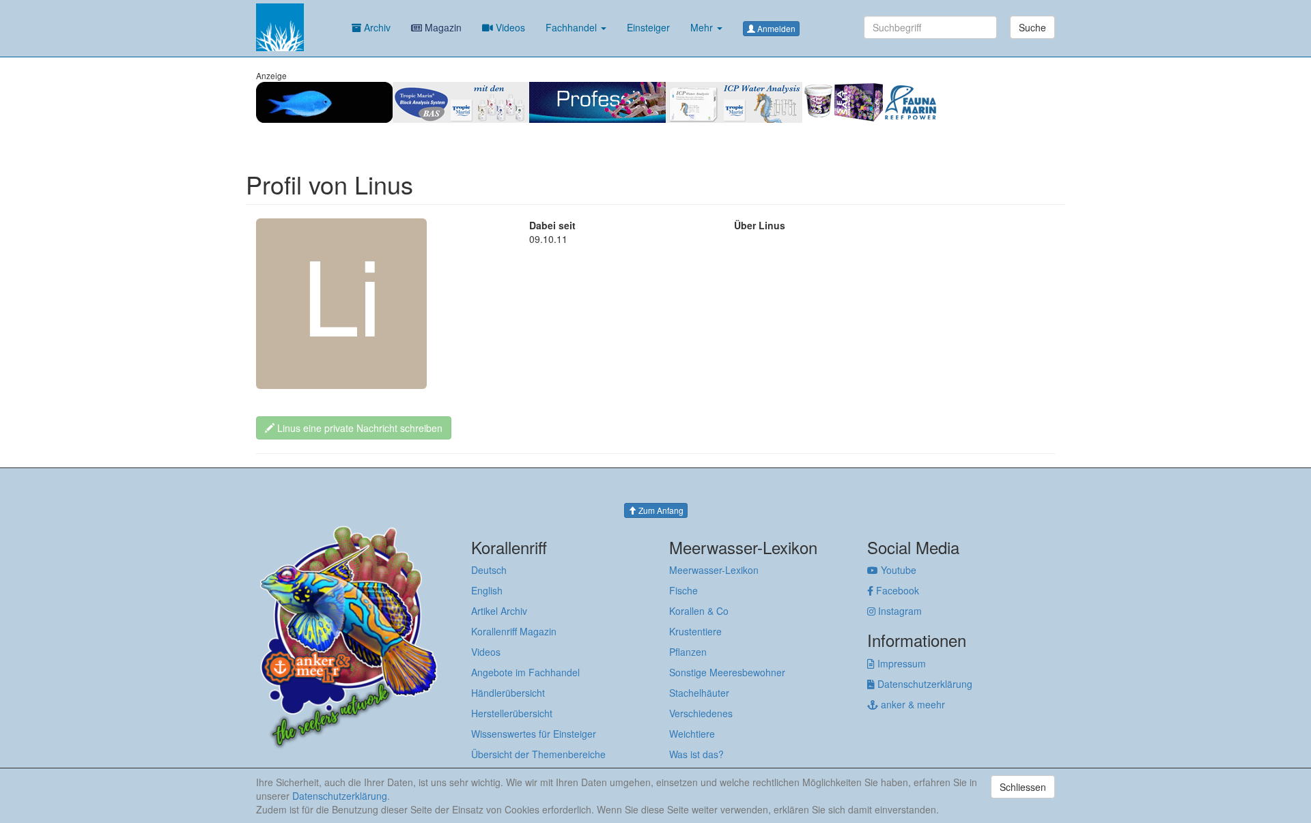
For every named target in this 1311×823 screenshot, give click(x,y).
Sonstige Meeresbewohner (727, 672)
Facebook (896, 590)
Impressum (900, 663)
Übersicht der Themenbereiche (538, 754)
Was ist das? (696, 754)
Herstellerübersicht (511, 713)
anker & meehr (911, 704)
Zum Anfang (659, 510)
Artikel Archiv (499, 611)
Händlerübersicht (508, 692)
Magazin (442, 27)
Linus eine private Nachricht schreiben (358, 428)
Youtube (897, 570)
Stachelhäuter (699, 692)
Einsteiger (648, 27)
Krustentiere (695, 631)
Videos (509, 27)
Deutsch (489, 570)
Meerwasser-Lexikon (714, 570)
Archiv (376, 27)
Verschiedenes (701, 713)
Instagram (898, 611)
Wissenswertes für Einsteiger (533, 733)
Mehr (703, 27)
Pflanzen (688, 652)
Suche (1032, 27)
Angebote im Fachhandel (525, 672)
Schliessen (1023, 787)
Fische (683, 590)
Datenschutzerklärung (923, 684)
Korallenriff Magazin (513, 631)
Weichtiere (692, 733)
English (487, 590)
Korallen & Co (699, 611)
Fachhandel (573, 27)
